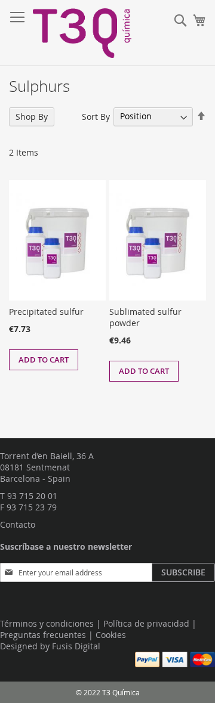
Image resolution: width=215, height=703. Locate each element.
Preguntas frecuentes (43, 634)
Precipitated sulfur (46, 311)
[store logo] (82, 33)
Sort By (96, 116)
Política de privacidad (146, 623)
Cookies (111, 634)
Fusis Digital (76, 646)
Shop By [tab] (32, 116)
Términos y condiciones (47, 623)
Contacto (17, 524)
